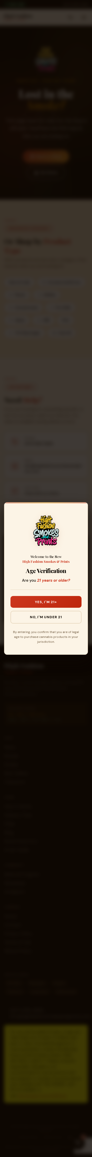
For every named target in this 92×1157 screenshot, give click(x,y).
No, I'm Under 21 (46, 617)
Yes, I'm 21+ (46, 602)
